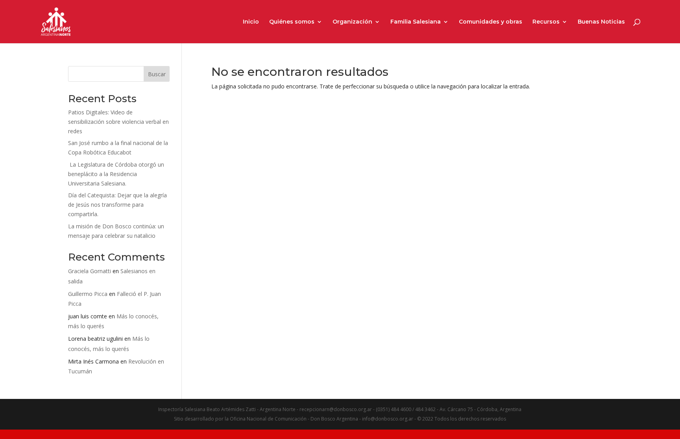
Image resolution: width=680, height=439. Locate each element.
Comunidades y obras (490, 22)
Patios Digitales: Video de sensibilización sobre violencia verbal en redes (118, 121)
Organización (352, 22)
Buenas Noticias (601, 22)
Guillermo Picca (87, 294)
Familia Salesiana (415, 22)
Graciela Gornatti (89, 271)
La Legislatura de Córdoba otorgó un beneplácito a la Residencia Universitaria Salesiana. (116, 174)
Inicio (251, 22)
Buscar (157, 74)
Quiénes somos (291, 22)
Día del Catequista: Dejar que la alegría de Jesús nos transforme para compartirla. (117, 204)
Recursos (546, 22)
